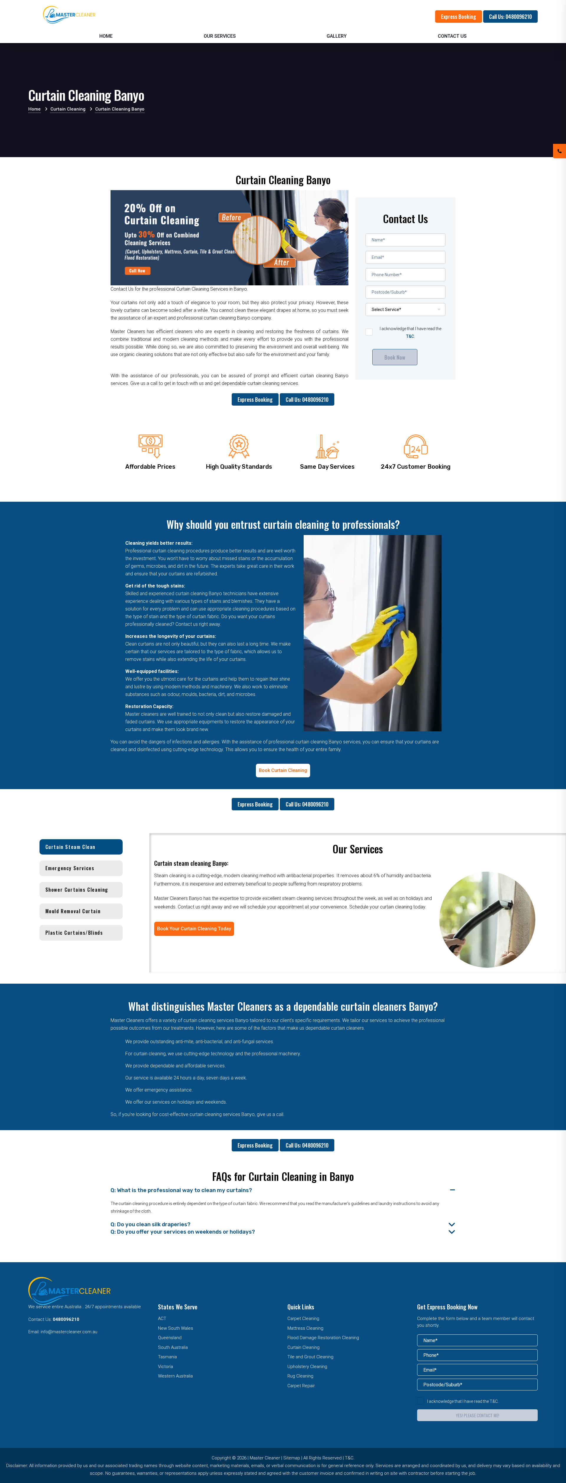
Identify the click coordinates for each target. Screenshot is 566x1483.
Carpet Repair (301, 1385)
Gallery (337, 36)
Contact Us (452, 36)
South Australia (173, 1347)
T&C (410, 336)
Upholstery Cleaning (307, 1366)
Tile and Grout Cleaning (310, 1356)
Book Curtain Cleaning (283, 770)
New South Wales (175, 1328)
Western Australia (175, 1376)
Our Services (220, 36)
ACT (162, 1318)
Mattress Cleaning (305, 1328)
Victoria (165, 1366)
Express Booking (458, 16)
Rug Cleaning (300, 1376)
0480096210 (66, 1319)
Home (106, 36)
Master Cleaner (265, 1458)
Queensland (170, 1337)
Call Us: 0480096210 (510, 16)
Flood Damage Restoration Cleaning (323, 1337)
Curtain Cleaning (303, 1347)
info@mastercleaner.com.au (69, 1331)
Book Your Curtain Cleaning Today (194, 928)
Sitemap (291, 1458)
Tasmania (167, 1356)
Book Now (394, 357)
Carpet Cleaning (303, 1318)
